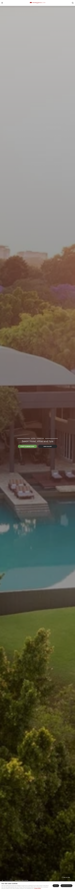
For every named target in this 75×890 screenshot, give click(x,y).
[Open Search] (72, 2)
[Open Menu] (2, 2)
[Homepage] (2, 880)
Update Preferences (66, 885)
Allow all (56, 885)
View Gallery (47, 446)
